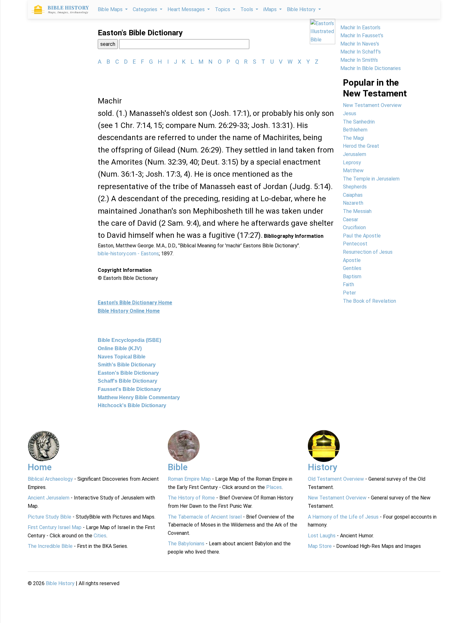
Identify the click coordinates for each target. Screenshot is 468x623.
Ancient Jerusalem (48, 498)
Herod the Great (361, 146)
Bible (178, 467)
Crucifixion (354, 227)
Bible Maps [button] (111, 9)
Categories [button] (146, 9)
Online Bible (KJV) (120, 348)
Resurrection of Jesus (368, 252)
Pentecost (355, 244)
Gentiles (352, 268)
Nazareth (353, 203)
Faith (348, 284)
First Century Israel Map (55, 527)
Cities (100, 536)
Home (40, 467)
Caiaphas (353, 195)
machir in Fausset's (361, 35)
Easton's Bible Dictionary (128, 373)
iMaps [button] (270, 9)
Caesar (350, 219)
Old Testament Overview (336, 479)
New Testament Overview (372, 105)
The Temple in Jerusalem (371, 179)
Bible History (60, 583)
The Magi (353, 138)
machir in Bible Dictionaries (370, 68)
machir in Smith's (359, 60)
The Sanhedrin (359, 122)
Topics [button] (223, 9)
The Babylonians (186, 544)
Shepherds (355, 187)
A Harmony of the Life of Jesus (343, 517)
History (322, 467)
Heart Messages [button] (186, 9)
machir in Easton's (360, 28)
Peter (349, 293)
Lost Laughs (322, 536)
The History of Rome (191, 498)
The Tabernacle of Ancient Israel (205, 517)
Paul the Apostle (362, 236)
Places (274, 487)
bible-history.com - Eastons (128, 254)
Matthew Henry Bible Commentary (139, 397)
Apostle (352, 260)
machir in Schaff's (360, 52)
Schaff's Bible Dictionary (127, 381)
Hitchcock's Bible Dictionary (132, 405)
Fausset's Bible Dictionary (129, 389)
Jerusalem (354, 154)
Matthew (353, 170)
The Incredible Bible (50, 546)
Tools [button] (247, 9)
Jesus (349, 113)
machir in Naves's (359, 44)
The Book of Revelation (369, 301)
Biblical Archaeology (50, 479)
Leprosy (352, 162)
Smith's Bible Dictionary (127, 364)
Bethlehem (355, 130)
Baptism (352, 276)
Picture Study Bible (49, 517)
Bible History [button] (302, 9)
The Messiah (357, 211)
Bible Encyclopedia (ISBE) (129, 340)
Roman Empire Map (189, 479)
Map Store (320, 546)
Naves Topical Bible (121, 356)
